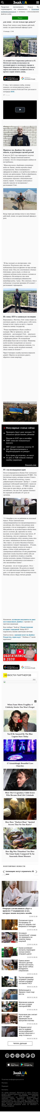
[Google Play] (27, 1064)
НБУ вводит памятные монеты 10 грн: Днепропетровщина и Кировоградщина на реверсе (20, 449)
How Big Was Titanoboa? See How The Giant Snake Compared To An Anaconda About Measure (20, 853)
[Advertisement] (20, 240)
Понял (20, 18)
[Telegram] (12, 1056)
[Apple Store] (13, 1064)
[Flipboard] (28, 1056)
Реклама (5, 1083)
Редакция (5, 1086)
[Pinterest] (33, 1056)
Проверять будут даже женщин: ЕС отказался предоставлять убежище (20, 433)
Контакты (5, 1089)
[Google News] (22, 1056)
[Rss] (7, 1056)
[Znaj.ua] (20, 2)
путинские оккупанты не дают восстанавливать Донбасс (19, 620)
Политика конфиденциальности (13, 1079)
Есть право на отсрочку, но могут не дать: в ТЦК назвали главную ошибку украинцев (20, 457)
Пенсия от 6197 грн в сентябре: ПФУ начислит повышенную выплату (19, 440)
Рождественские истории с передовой (18, 628)
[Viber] (17, 1056)
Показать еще (30, 465)
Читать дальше (20, 1043)
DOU (13, 91)
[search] (2, 2)
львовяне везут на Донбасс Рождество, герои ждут (19, 636)
